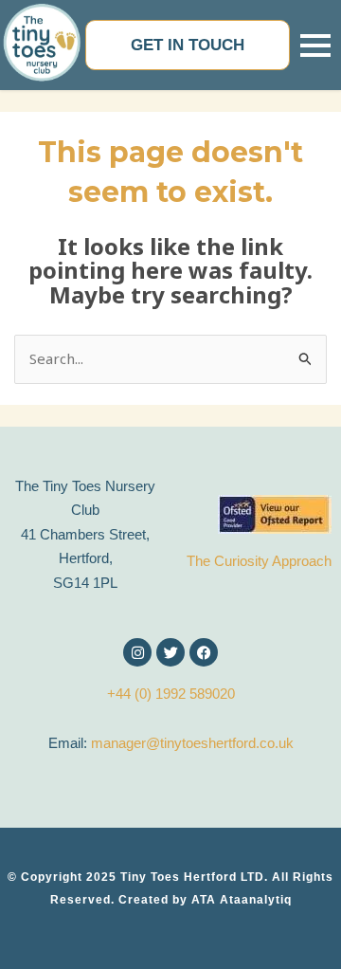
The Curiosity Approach (259, 561)
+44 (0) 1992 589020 (171, 694)
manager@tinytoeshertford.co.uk (192, 743)
